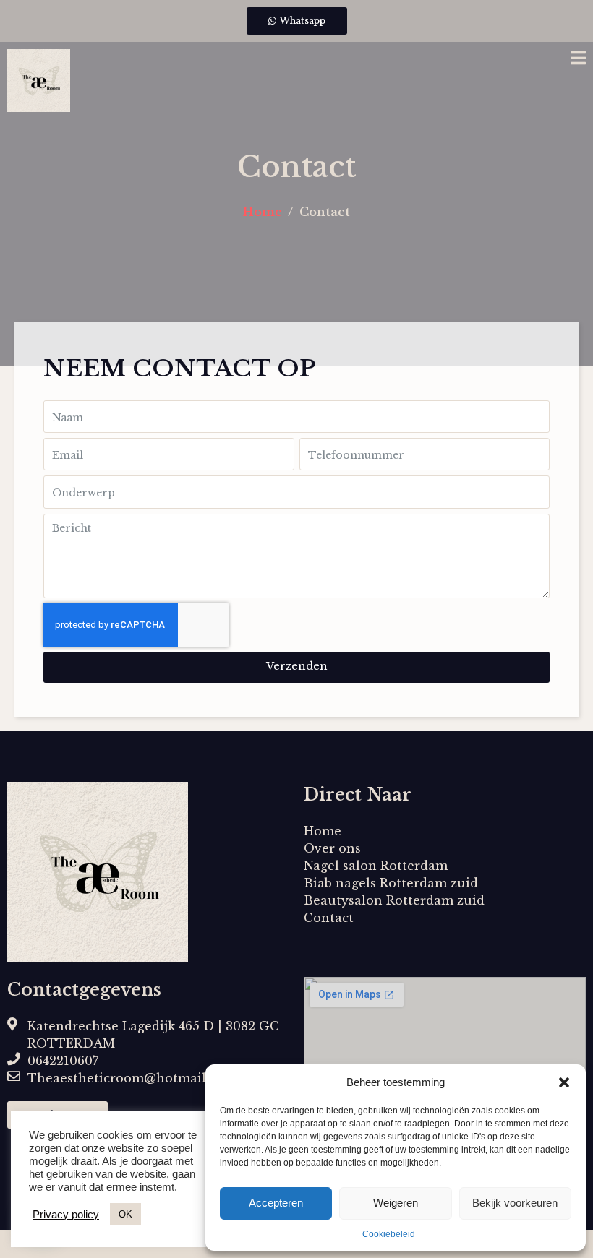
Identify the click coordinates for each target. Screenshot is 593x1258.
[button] (564, 1082)
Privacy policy (66, 1214)
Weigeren (395, 1203)
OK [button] (125, 1214)
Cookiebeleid (388, 1234)
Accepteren (276, 1203)
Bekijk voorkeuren (515, 1203)
